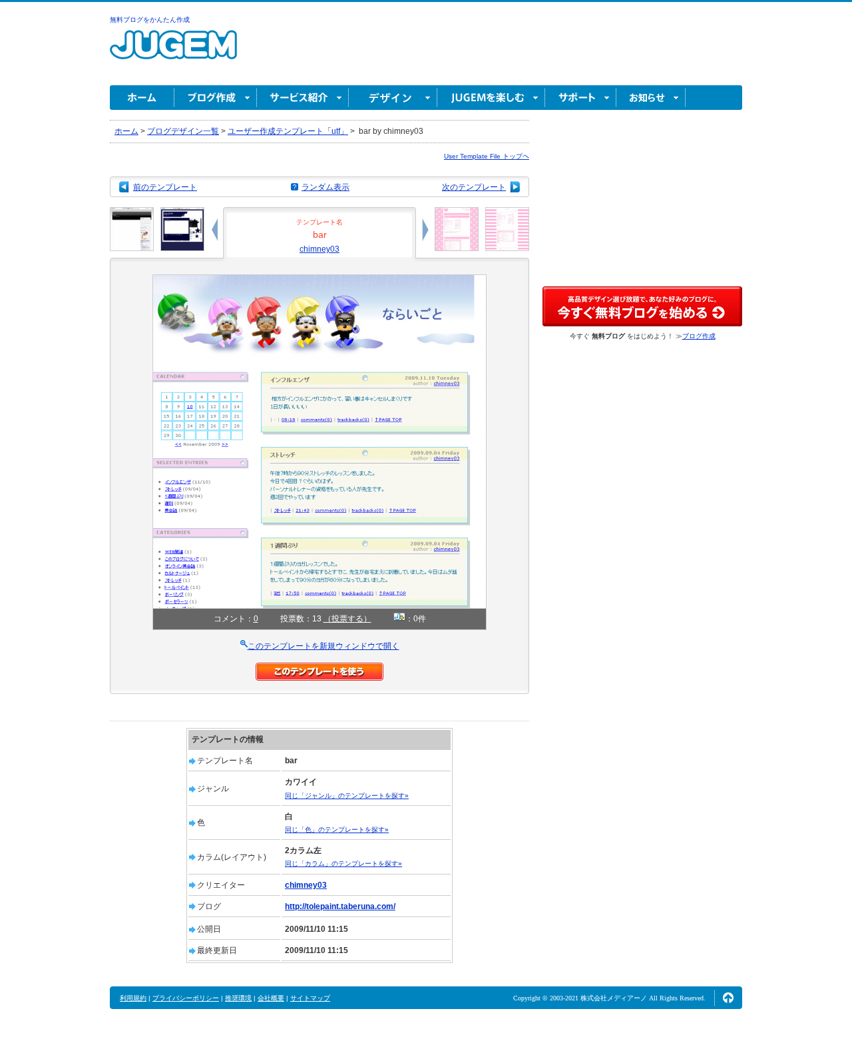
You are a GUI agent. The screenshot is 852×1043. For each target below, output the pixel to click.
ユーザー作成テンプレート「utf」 (288, 131)
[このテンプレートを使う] (319, 668)
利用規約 (133, 998)
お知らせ (651, 97)
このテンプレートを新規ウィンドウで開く (323, 646)
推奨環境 (238, 998)
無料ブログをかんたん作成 (150, 19)
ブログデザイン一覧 (183, 131)
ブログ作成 (215, 97)
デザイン (393, 97)
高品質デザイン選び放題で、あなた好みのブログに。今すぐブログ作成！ (642, 306)
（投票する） (347, 618)
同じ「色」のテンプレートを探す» (337, 829)
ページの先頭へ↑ (728, 997)
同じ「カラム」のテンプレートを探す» (343, 863)
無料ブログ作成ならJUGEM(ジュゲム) (173, 52)
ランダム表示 (325, 187)
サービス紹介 (303, 97)
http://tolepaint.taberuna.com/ (340, 906)
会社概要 (271, 998)
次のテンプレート (474, 187)
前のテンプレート (165, 187)
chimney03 (319, 249)
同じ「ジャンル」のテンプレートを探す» (347, 795)
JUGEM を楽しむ (491, 97)
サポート (580, 97)
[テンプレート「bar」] (319, 280)
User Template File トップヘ (486, 156)
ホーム (142, 97)
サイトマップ (310, 998)
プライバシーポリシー (185, 998)
